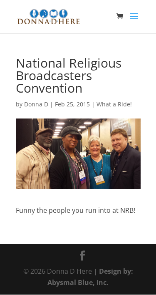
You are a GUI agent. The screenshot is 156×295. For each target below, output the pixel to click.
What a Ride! (114, 104)
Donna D (36, 104)
